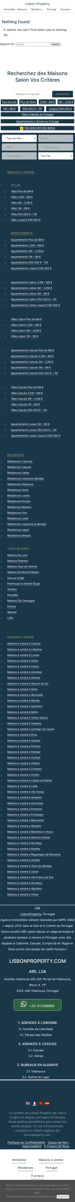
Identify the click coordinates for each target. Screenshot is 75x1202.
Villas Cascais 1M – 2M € (25, 404)
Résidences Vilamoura (20, 484)
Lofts (10, 617)
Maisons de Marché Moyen (23, 572)
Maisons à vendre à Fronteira (24, 768)
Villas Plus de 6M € (22, 191)
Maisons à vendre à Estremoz (24, 808)
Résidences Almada (19, 535)
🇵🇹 (40, 1103)
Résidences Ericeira (18, 501)
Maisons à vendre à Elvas (22, 734)
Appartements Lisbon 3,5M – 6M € (31, 282)
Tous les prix (9, 101)
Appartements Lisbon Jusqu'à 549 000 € (35, 305)
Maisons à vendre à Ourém (23, 774)
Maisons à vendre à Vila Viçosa (25, 791)
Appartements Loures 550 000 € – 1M (33, 429)
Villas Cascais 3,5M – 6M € (27, 393)
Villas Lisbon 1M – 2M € (24, 336)
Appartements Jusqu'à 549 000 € (31, 268)
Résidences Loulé (17, 518)
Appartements (21, 233)
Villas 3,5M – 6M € (22, 196)
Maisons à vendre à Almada (23, 677)
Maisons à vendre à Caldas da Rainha (29, 780)
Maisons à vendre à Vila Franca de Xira (30, 877)
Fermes (11, 606)
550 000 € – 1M (32, 108)
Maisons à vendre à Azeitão (23, 860)
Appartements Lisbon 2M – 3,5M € (31, 287)
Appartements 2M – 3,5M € (27, 251)
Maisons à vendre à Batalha (23, 848)
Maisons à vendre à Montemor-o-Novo (30, 831)
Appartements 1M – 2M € (26, 256)
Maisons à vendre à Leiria (22, 786)
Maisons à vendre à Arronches (25, 803)
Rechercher (62, 94)
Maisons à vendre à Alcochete (25, 694)
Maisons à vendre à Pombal (23, 757)
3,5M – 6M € (47, 101)
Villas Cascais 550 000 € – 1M (29, 410)
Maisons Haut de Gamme (22, 566)
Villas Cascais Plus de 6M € (27, 387)
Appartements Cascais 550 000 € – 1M (34, 373)
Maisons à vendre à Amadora (24, 797)
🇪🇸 (47, 1103)
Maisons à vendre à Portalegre (25, 814)
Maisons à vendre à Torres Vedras (27, 717)
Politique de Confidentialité (26, 1142)
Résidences (37, 9)
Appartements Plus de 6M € (27, 239)
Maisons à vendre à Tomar (23, 894)
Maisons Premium (17, 560)
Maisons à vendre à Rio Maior (24, 843)
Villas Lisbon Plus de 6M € (26, 319)
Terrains (12, 589)
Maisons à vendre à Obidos (23, 763)
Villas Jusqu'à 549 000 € (26, 219)
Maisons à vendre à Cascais (23, 643)
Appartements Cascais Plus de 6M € (32, 350)
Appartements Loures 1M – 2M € (30, 424)
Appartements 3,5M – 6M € (27, 245)
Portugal (51, 9)
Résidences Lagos (18, 529)
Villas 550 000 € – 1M (24, 214)
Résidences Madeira (19, 507)
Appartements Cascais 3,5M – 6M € (32, 356)
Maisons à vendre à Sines (22, 689)
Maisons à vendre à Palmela (23, 751)
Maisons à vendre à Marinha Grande (28, 837)
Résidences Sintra (18, 489)
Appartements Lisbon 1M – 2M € (30, 293)
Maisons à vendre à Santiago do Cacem (31, 729)
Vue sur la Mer (15, 577)
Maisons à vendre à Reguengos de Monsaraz (34, 854)
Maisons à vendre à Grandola (24, 672)
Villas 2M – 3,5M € (22, 202)
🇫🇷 (34, 1103)
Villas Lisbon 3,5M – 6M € (26, 324)
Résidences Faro (17, 512)
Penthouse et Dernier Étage (23, 583)
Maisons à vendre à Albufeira (24, 888)
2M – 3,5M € (65, 101)
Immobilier (9, 9)
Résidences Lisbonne (19, 461)
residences (15, 454)
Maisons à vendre (23, 9)
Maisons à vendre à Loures (23, 655)
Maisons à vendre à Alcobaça (24, 882)
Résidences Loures (18, 495)
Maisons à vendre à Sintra (22, 660)
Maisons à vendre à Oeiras (23, 666)
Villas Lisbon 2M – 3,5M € (26, 330)
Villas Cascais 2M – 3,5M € (27, 398)
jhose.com (63, 1196)
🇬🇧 (28, 1103)
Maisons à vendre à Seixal (22, 871)
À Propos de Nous (56, 1146)
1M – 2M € (9, 108)
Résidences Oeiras (18, 472)
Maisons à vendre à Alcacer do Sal (27, 683)
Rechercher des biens (40, 128)
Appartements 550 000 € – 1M (29, 262)
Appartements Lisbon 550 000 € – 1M (33, 299)
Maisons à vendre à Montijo (23, 700)
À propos (65, 9)
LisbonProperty (30, 914)
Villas (15, 184)
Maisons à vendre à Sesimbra (24, 706)
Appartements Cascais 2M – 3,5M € (32, 361)
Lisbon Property (37, 4)
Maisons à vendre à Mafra (22, 712)
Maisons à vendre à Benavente (25, 820)
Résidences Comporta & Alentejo (26, 524)
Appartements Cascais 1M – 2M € (31, 367)
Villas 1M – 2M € (20, 208)
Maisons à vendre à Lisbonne (24, 649)
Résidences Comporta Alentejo (25, 478)
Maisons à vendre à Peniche (24, 746)
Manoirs (12, 612)
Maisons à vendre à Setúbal (23, 740)
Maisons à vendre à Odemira (24, 723)
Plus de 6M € (28, 101)
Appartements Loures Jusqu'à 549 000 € (35, 435)
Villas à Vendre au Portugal (37, 114)
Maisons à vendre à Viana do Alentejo (29, 865)
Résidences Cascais (19, 467)
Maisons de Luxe (17, 555)
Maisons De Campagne (21, 600)
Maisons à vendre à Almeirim (24, 825)
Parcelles (12, 594)
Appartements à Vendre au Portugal (37, 121)
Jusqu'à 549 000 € (60, 108)
